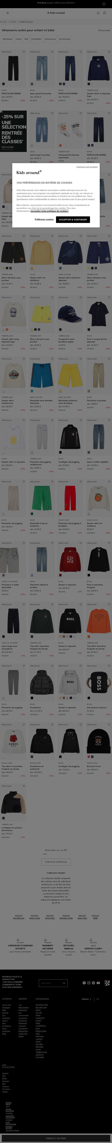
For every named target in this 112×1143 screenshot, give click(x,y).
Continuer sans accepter (87, 167)
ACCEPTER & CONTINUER (73, 220)
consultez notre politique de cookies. (49, 211)
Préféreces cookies (44, 219)
